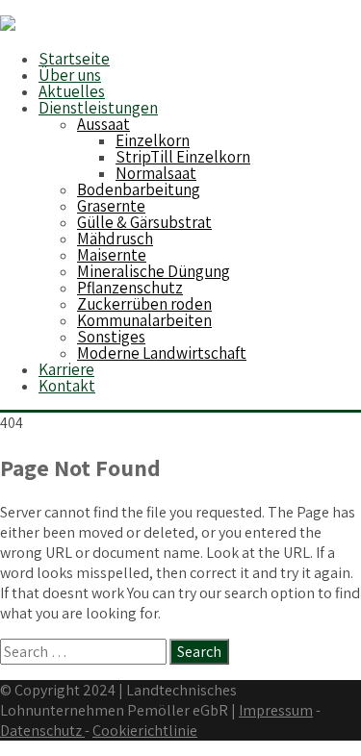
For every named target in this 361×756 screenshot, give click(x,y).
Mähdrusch (115, 238)
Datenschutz (42, 730)
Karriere (66, 369)
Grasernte (111, 205)
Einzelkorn (153, 140)
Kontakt (67, 385)
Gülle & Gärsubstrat (144, 222)
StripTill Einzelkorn (183, 156)
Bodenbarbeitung (138, 189)
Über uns (70, 75)
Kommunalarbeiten (144, 320)
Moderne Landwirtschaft (161, 353)
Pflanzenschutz (130, 287)
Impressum (276, 710)
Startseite (74, 58)
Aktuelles (72, 91)
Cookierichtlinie (144, 730)
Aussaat (103, 124)
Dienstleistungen (98, 107)
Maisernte (111, 254)
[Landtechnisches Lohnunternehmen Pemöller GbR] (7, 25)
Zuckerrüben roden (144, 304)
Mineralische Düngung (153, 271)
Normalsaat (156, 173)
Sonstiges (111, 336)
